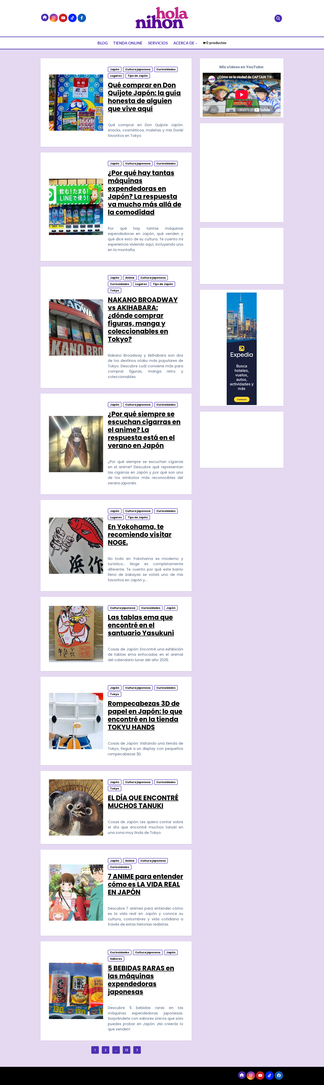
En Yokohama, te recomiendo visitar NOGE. (140, 534)
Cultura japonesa (137, 69)
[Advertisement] (242, 257)
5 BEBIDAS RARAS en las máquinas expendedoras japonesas (141, 979)
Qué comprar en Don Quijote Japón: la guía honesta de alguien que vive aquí (144, 96)
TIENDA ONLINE (127, 43)
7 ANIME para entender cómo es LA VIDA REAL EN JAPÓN (145, 884)
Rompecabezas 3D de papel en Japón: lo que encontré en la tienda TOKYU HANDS (145, 715)
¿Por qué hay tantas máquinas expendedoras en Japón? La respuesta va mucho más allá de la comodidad (144, 192)
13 (126, 1050)
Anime (129, 278)
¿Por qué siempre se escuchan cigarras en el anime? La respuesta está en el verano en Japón (144, 429)
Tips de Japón (138, 76)
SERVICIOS (158, 43)
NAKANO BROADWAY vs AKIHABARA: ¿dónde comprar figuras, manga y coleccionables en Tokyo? (143, 319)
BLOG (103, 43)
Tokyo (114, 290)
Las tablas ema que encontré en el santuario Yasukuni (141, 625)
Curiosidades (166, 69)
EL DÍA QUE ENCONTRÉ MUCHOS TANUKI (143, 801)
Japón (114, 69)
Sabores (116, 959)
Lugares (116, 76)
